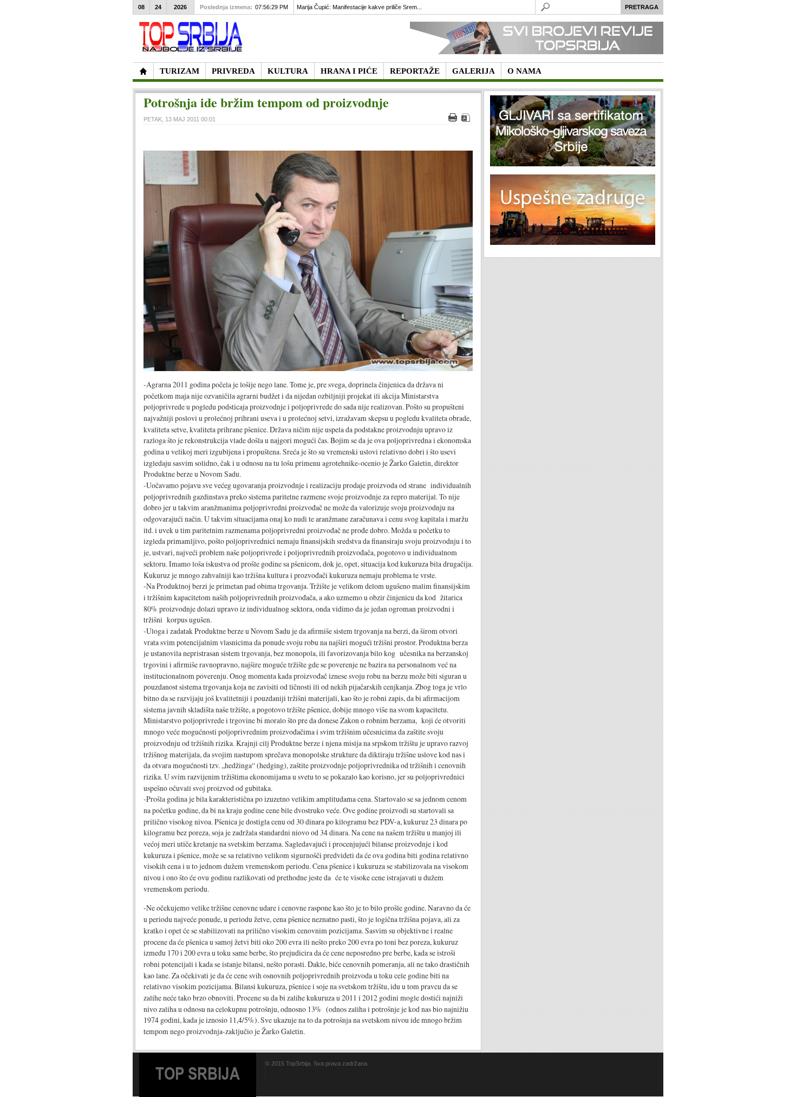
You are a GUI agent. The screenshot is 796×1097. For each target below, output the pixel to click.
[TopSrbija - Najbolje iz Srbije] (143, 70)
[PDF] (467, 119)
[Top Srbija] (193, 37)
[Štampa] (454, 119)
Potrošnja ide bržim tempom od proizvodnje (266, 102)
